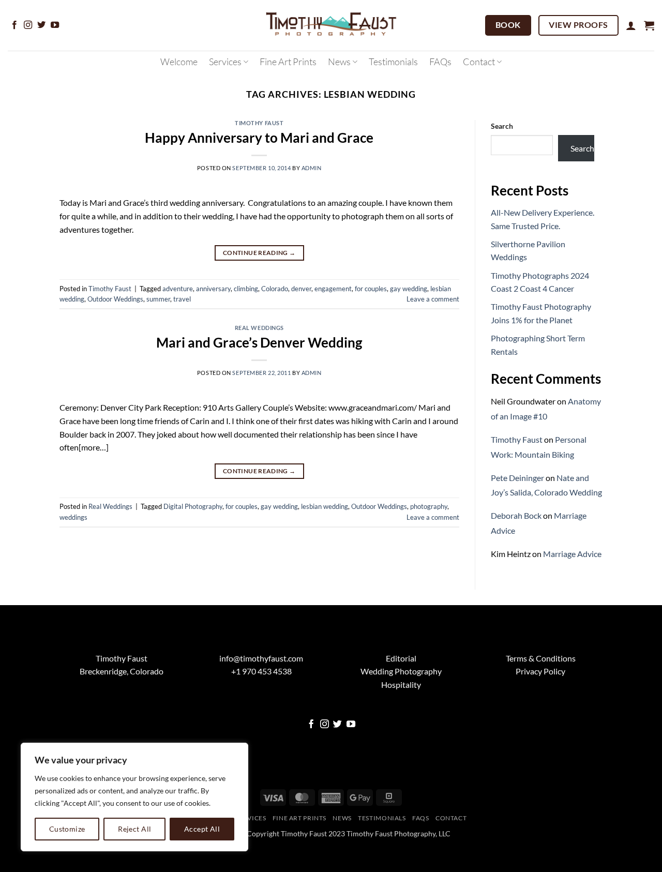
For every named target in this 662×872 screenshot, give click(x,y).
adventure (177, 288)
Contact (479, 61)
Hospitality (401, 684)
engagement (333, 288)
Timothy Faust (259, 122)
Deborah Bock (516, 515)
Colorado (274, 288)
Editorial (401, 658)
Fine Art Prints (288, 61)
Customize (67, 828)
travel (182, 299)
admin (312, 167)
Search (502, 126)
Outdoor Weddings (115, 299)
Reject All (134, 828)
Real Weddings (259, 327)
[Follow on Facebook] (14, 25)
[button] (631, 25)
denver (301, 288)
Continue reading (259, 253)
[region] (134, 797)
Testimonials (393, 61)
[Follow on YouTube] (55, 25)
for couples (371, 288)
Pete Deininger (517, 478)
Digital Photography (192, 506)
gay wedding (408, 288)
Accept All (202, 828)
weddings (73, 517)
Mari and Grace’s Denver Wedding (259, 342)
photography (428, 506)
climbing (246, 288)
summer (158, 299)
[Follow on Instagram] (28, 25)
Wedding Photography (401, 671)
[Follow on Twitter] (41, 25)
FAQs (440, 61)
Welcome (179, 61)
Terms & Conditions (541, 658)
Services (225, 61)
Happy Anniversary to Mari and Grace (259, 137)
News (339, 61)
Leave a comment (433, 299)
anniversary (213, 288)
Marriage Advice (572, 554)
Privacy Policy (540, 671)
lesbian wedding (324, 506)
